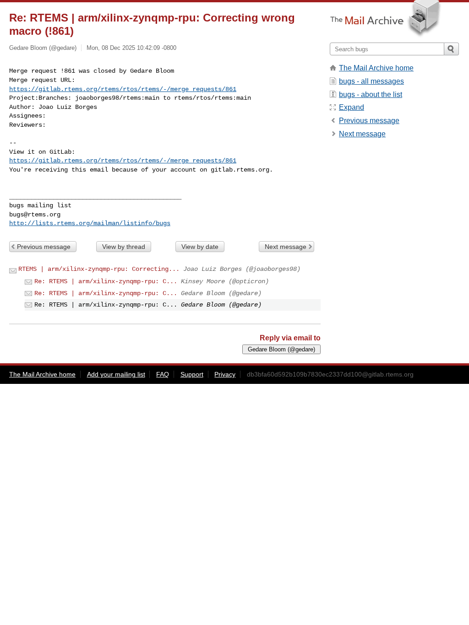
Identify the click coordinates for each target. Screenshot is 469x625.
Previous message (44, 246)
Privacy (224, 374)
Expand (351, 107)
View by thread (123, 246)
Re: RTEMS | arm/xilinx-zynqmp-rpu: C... (105, 281)
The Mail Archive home (376, 68)
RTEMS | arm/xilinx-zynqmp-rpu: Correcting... (99, 269)
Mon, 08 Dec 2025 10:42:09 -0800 (131, 47)
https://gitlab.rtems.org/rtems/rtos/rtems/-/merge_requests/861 (122, 89)
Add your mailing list (116, 374)
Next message (285, 246)
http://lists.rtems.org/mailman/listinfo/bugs (89, 223)
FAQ (162, 374)
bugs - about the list (370, 94)
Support (191, 374)
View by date (199, 246)
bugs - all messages (371, 81)
